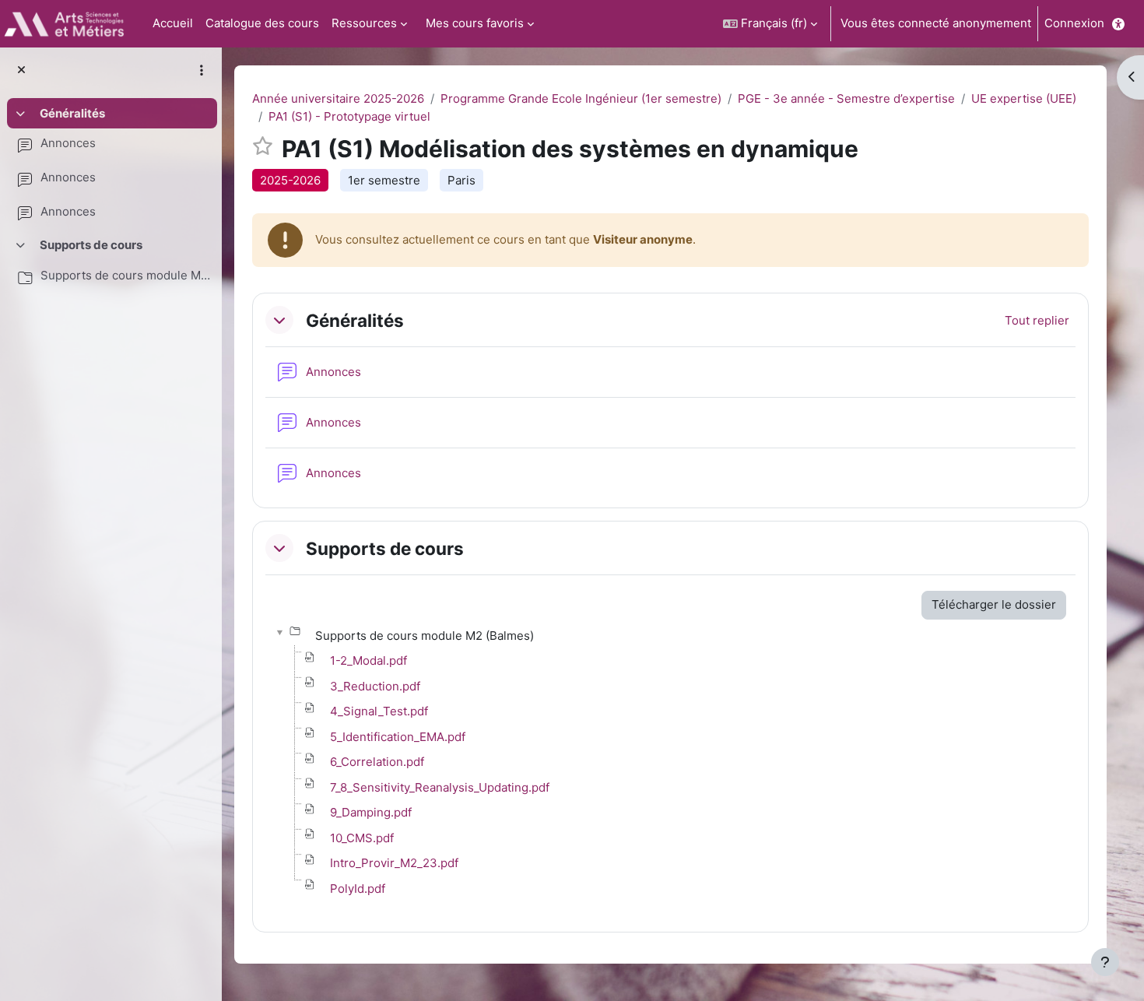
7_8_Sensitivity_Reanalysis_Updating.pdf (439, 787)
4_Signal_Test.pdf (379, 711)
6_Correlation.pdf (377, 761)
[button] (770, 23)
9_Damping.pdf (371, 812)
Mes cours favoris (475, 23)
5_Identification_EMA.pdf (397, 736)
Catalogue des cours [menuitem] (262, 23)
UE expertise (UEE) (1023, 98)
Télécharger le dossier (994, 604)
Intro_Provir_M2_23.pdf (394, 862)
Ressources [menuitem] (364, 23)
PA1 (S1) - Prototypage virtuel (349, 116)
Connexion (1074, 23)
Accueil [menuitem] (173, 23)
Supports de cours (91, 244)
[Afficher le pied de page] (1105, 962)
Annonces (68, 142)
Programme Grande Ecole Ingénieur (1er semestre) (580, 98)
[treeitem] (110, 164)
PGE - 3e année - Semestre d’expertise (846, 98)
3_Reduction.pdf (375, 686)
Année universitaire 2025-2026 (338, 98)
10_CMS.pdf (362, 838)
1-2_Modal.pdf (368, 660)
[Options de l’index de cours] (202, 70)
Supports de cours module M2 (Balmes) (125, 275)
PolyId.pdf (357, 888)
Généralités (72, 113)
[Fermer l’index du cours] (21, 70)
